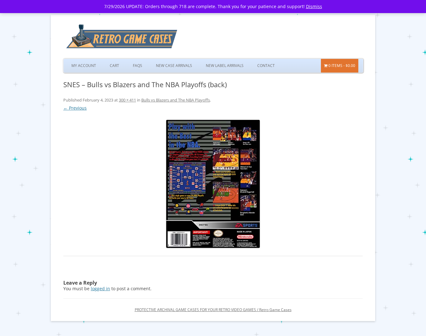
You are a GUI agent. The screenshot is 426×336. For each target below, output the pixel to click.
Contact (266, 65)
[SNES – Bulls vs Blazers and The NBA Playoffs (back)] (213, 184)
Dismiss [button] (314, 6)
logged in (100, 288)
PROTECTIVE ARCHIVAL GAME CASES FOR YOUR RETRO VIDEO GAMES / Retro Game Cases (213, 309)
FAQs (137, 65)
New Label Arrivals (225, 65)
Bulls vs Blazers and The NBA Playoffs (175, 100)
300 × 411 (127, 100)
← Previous (75, 108)
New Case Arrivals (174, 65)
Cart (114, 65)
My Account (83, 65)
